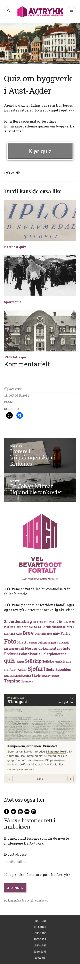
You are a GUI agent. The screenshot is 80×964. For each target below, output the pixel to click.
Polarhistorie (29, 654)
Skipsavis (9, 675)
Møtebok (64, 642)
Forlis (65, 633)
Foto (10, 641)
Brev (28, 632)
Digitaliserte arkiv (47, 633)
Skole (36, 675)
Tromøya (27, 681)
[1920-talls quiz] (40, 330)
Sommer (45, 675)
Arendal (27, 627)
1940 (58, 622)
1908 (35, 622)
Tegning (12, 680)
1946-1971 (40, 951)
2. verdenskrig (18, 621)
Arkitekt (38, 627)
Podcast (11, 653)
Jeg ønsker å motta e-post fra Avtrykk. (39, 874)
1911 (46, 621)
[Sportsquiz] (40, 275)
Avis (19, 633)
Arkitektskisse (54, 627)
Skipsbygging (22, 675)
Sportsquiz (12, 302)
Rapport (20, 661)
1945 (72, 621)
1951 (6, 627)
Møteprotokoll (14, 648)
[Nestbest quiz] (40, 220)
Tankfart (54, 675)
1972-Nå (40, 957)
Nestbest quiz (15, 246)
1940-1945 (40, 945)
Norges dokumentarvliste (47, 648)
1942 (65, 621)
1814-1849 (40, 927)
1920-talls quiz (16, 357)
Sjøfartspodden (58, 669)
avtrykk (15, 389)
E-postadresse (15, 854)
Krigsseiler (53, 642)
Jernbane (32, 642)
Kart (44, 642)
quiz (9, 402)
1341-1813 (40, 921)
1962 (18, 627)
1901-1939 (40, 939)
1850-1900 (40, 933)
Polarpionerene (53, 654)
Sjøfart (36, 668)
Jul (40, 642)
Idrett (21, 642)
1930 (52, 621)
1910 (41, 622)
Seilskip (33, 661)
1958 (12, 627)
